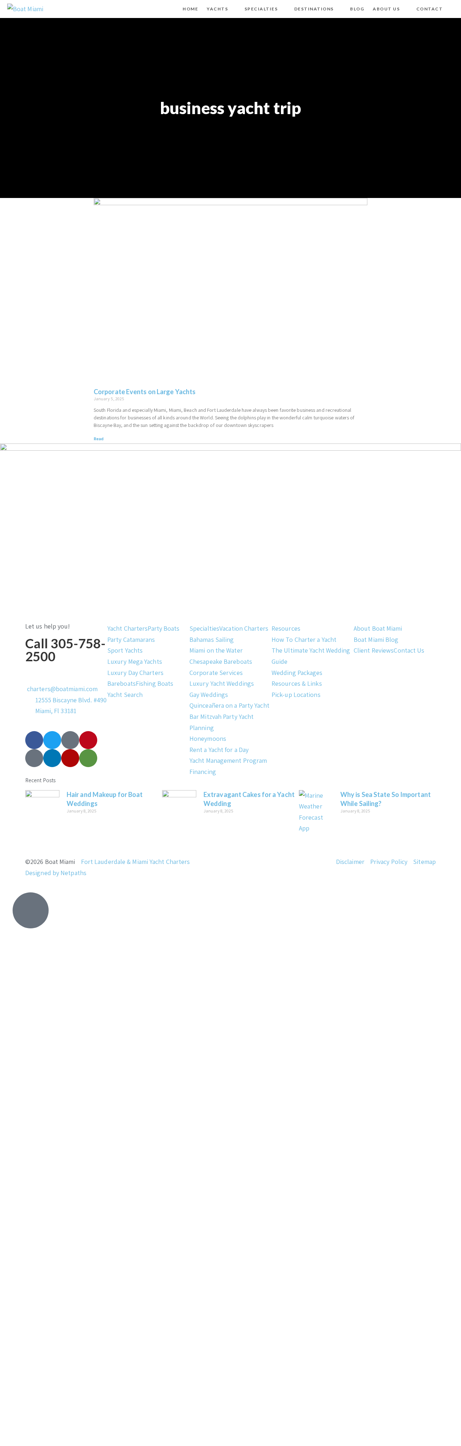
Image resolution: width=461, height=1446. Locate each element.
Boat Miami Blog (376, 639)
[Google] (34, 758)
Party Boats (163, 628)
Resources (286, 628)
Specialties (204, 628)
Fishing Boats (154, 683)
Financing (202, 771)
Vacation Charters (243, 628)
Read (99, 438)
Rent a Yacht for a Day (219, 749)
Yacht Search (125, 694)
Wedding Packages (297, 672)
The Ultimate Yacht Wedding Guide (311, 656)
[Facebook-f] (34, 740)
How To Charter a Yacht (304, 639)
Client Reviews (374, 650)
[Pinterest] (88, 740)
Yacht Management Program (228, 760)
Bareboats (121, 683)
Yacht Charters (127, 628)
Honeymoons (207, 738)
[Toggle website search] (453, 9)
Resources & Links (297, 683)
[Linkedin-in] (52, 758)
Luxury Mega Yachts (134, 661)
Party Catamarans (131, 639)
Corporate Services (216, 672)
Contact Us (409, 650)
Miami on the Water (216, 650)
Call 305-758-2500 (65, 649)
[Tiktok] (70, 740)
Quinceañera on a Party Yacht (229, 705)
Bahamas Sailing (211, 639)
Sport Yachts (125, 650)
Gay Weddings (208, 694)
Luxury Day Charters (135, 672)
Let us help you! (47, 626)
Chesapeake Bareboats (220, 661)
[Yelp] (70, 758)
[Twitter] (52, 740)
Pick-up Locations (296, 694)
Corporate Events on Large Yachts (145, 392)
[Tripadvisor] (88, 758)
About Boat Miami (378, 628)
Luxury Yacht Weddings (221, 683)
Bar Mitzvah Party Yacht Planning (221, 722)
